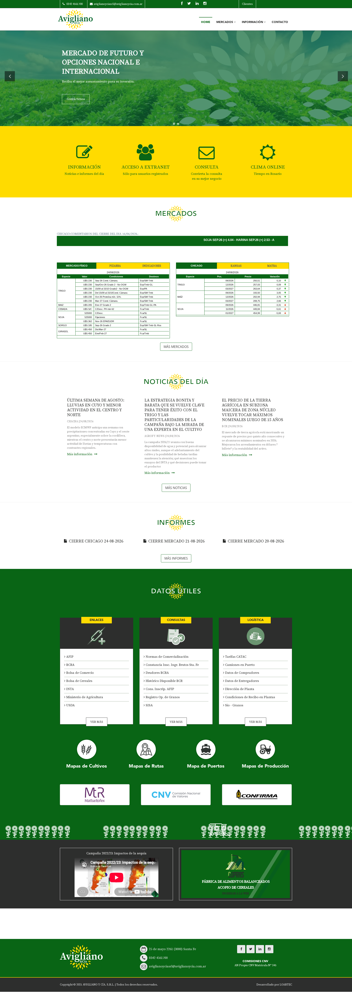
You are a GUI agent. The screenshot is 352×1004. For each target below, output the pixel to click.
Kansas (236, 266)
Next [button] (343, 76)
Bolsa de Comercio (79, 673)
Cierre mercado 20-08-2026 (256, 541)
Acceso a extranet (145, 167)
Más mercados (176, 346)
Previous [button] (10, 76)
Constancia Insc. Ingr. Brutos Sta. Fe (172, 665)
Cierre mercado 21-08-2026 (176, 541)
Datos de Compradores (241, 673)
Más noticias (176, 488)
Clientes (247, 4)
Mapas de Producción (265, 766)
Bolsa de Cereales (78, 681)
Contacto (280, 22)
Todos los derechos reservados (136, 985)
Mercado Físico (76, 265)
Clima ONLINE (268, 167)
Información (253, 22)
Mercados (225, 22)
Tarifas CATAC (235, 657)
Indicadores (151, 266)
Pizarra (115, 266)
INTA (69, 689)
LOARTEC (286, 985)
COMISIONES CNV (255, 963)
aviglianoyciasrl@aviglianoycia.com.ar (118, 4)
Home (205, 22)
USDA (70, 705)
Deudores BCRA (157, 673)
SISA (149, 705)
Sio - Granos (233, 705)
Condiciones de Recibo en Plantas (249, 697)
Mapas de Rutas (146, 766)
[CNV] (176, 794)
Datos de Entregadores (241, 681)
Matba (272, 266)
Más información (80, 454)
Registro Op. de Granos (162, 697)
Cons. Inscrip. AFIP (159, 689)
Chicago (196, 265)
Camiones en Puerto (239, 665)
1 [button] (175, 125)
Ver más (96, 722)
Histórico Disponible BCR (164, 681)
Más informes (176, 558)
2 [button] (179, 125)
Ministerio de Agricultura (84, 697)
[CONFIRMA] (257, 794)
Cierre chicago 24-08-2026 (96, 541)
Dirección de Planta (239, 689)
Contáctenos (76, 90)
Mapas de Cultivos (86, 766)
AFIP (69, 657)
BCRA (70, 665)
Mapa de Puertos (205, 766)
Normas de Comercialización (166, 657)
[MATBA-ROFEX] (95, 794)
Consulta (207, 167)
